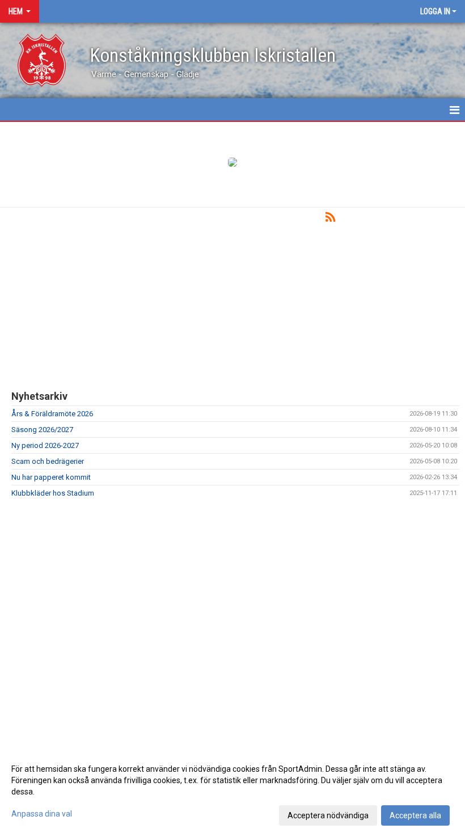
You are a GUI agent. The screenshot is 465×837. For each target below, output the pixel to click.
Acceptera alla (415, 815)
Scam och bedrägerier (47, 461)
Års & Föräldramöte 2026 (52, 413)
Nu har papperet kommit (51, 477)
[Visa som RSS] (330, 219)
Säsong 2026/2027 (42, 429)
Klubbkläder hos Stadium (52, 493)
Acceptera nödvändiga (328, 815)
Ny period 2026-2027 (45, 445)
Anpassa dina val (41, 813)
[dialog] (232, 791)
